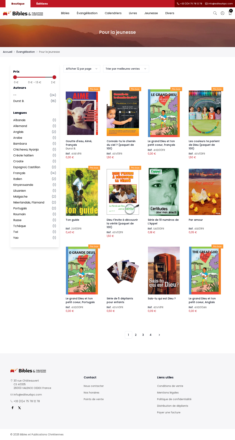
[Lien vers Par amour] (205, 192)
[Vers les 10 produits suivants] (159, 335)
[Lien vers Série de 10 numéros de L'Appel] (164, 192)
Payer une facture (168, 412)
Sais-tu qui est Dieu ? (162, 298)
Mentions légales (168, 392)
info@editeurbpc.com (220, 3)
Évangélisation (87, 13)
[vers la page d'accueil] (44, 370)
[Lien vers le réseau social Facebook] (12, 408)
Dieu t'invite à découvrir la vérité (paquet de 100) (122, 223)
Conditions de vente (170, 386)
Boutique (18, 4)
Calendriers (113, 13)
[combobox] (82, 68)
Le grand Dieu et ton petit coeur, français (161, 143)
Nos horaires (91, 392)
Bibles (65, 13)
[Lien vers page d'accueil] (30, 13)
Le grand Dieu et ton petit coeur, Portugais (80, 300)
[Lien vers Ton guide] (82, 192)
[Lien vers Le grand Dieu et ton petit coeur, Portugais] (82, 270)
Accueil (7, 52)
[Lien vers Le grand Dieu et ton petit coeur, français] (164, 113)
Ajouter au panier (81, 110)
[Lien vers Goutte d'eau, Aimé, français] (82, 113)
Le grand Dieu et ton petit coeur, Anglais (202, 300)
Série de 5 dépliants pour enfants (120, 300)
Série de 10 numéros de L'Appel (163, 221)
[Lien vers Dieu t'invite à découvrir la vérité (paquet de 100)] (123, 192)
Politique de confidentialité (174, 399)
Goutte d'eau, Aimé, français (79, 144)
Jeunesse (151, 13)
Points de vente (94, 399)
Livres (133, 13)
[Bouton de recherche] (215, 13)
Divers (169, 13)
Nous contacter (94, 386)
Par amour (196, 220)
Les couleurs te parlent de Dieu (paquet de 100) (204, 144)
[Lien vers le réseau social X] (19, 408)
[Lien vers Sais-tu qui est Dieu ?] (164, 270)
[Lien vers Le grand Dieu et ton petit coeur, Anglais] (205, 270)
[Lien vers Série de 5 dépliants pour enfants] (123, 270)
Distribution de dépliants (172, 406)
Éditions (42, 4)
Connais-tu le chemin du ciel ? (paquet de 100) (121, 144)
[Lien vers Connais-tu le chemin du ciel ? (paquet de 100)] (123, 113)
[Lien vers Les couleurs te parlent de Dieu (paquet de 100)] (205, 113)
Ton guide (72, 220)
